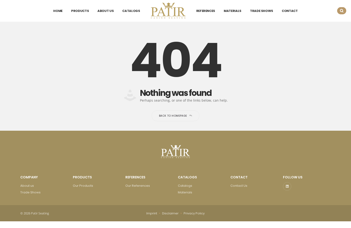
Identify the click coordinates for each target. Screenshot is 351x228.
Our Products (83, 185)
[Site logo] (168, 10)
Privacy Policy (194, 213)
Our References (137, 185)
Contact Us (238, 185)
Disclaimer (170, 213)
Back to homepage (173, 116)
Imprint (151, 213)
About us (27, 185)
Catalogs (185, 185)
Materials (185, 192)
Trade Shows (30, 192)
